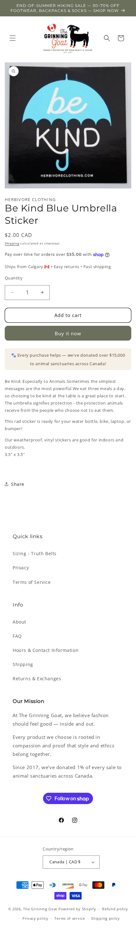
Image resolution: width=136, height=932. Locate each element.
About (19, 622)
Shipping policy (105, 918)
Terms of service (69, 918)
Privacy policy (35, 918)
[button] (13, 38)
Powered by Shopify (77, 908)
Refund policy (115, 908)
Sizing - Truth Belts (35, 553)
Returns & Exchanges (37, 679)
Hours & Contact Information (45, 650)
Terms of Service (32, 582)
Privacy (21, 568)
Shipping (12, 243)
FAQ (17, 636)
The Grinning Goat (40, 908)
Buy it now (68, 333)
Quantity (13, 278)
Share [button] (17, 484)
